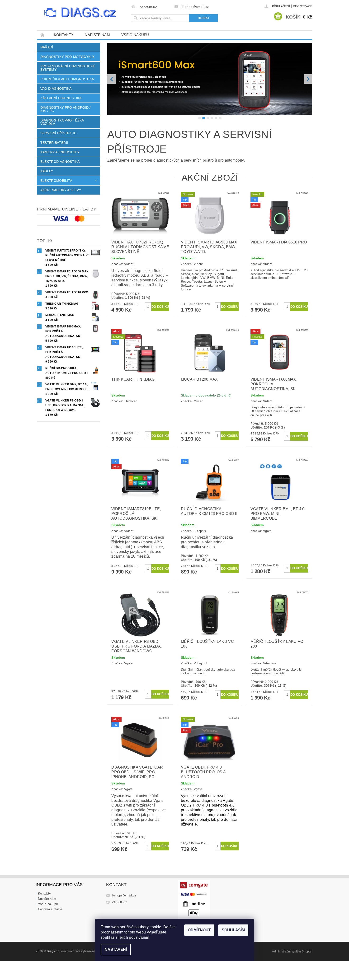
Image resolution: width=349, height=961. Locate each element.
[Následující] (308, 100)
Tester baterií (54, 143)
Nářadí (46, 47)
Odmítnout (199, 930)
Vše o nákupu (135, 35)
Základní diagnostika (60, 98)
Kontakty (64, 35)
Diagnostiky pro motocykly (67, 57)
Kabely (46, 171)
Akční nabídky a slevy (60, 190)
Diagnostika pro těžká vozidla (62, 122)
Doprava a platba (50, 952)
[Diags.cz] (80, 13)
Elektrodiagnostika (60, 161)
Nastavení (116, 949)
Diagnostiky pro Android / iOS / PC (65, 109)
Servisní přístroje (58, 133)
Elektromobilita (56, 180)
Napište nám (97, 35)
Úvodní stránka (42, 35)
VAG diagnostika (56, 88)
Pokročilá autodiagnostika (67, 79)
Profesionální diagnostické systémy (67, 67)
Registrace (302, 6)
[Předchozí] (111, 100)
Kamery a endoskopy (60, 152)
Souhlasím (233, 930)
